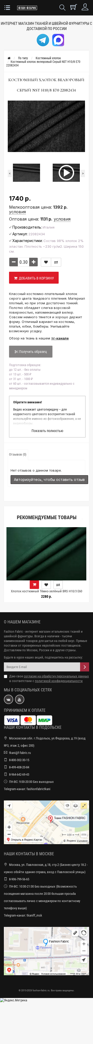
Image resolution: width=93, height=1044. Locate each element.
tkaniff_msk (34, 915)
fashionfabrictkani (38, 789)
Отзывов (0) (17, 454)
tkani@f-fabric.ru (20, 753)
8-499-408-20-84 (19, 767)
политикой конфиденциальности (59, 681)
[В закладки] (46, 262)
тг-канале (60, 338)
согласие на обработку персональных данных (56, 676)
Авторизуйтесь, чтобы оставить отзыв (49, 479)
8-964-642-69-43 (19, 774)
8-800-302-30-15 (19, 760)
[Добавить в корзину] (79, 584)
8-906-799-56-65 (19, 879)
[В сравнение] (56, 262)
